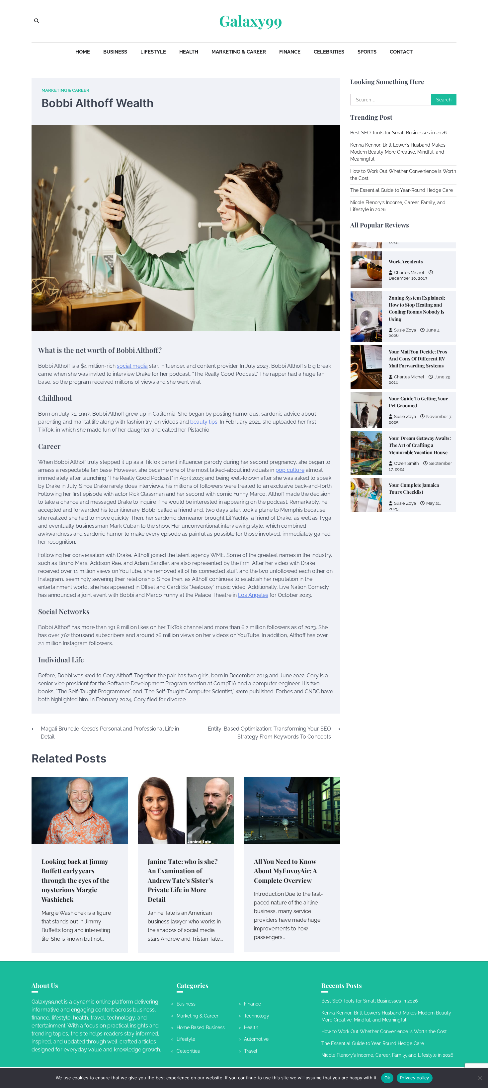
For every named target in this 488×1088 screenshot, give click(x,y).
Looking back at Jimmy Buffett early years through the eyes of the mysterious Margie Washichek (75, 880)
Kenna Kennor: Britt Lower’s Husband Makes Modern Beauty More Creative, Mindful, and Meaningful (398, 152)
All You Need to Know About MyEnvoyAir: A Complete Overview (285, 870)
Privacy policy (414, 1077)
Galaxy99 (250, 21)
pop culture (290, 470)
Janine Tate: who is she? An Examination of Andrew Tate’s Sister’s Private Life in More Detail (183, 880)
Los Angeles (253, 595)
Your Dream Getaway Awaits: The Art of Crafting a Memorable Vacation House (420, 445)
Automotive (256, 1039)
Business (115, 52)
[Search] (36, 21)
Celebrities (329, 52)
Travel (250, 1051)
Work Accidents (406, 261)
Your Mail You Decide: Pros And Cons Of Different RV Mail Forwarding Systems (418, 358)
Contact (401, 52)
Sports (367, 52)
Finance (289, 52)
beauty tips (203, 422)
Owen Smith (406, 463)
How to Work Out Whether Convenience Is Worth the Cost (384, 1031)
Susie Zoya (405, 330)
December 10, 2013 (408, 278)
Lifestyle (153, 52)
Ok (387, 1077)
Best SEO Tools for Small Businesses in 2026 (398, 133)
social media (132, 366)
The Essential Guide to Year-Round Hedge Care (401, 190)
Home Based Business (201, 1027)
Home (82, 52)
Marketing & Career (238, 52)
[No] (479, 1078)
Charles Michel (409, 272)
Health (188, 52)
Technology (256, 1016)
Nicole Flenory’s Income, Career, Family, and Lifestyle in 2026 (387, 1055)
